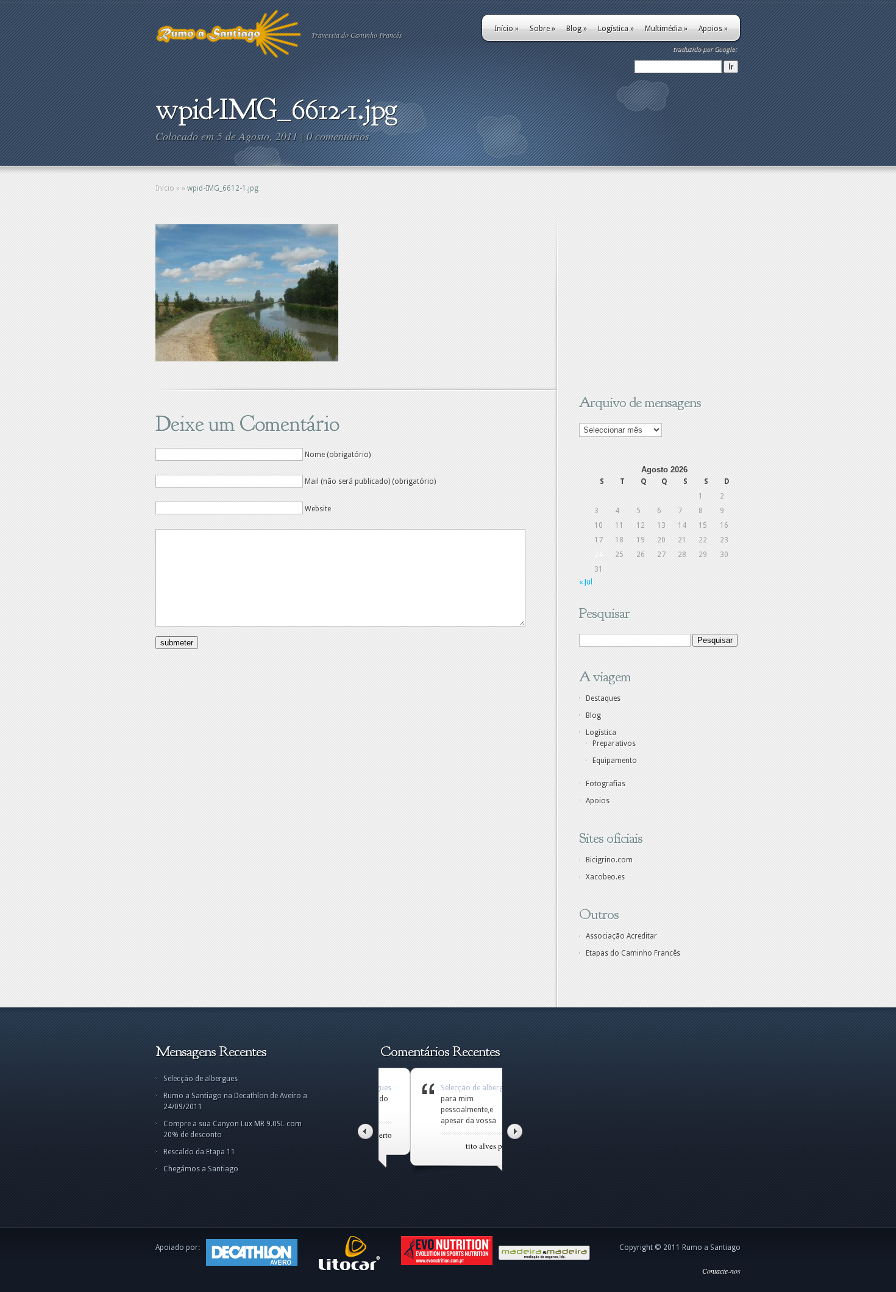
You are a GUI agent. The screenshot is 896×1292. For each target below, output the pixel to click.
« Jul (585, 582)
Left (365, 1131)
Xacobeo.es (605, 877)
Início (506, 28)
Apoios (713, 28)
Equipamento (614, 760)
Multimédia (666, 28)
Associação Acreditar (621, 936)
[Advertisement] (655, 300)
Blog (576, 28)
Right (514, 1131)
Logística (616, 28)
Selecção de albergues (200, 1078)
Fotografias (605, 783)
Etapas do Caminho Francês (633, 953)
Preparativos (614, 743)
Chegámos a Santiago (200, 1169)
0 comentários (338, 136)
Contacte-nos (721, 1271)
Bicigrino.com (609, 860)
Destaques (603, 698)
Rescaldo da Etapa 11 (199, 1152)
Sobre (542, 28)
